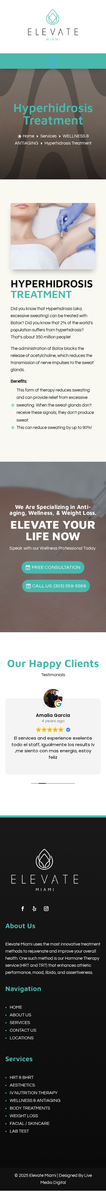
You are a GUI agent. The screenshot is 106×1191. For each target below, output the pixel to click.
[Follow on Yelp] (34, 908)
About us (20, 1015)
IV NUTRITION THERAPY (34, 1093)
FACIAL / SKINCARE (29, 1123)
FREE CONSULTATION (56, 567)
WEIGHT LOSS (24, 1116)
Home (16, 1007)
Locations (22, 1038)
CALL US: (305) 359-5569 (59, 585)
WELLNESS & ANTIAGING (35, 1100)
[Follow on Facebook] (22, 908)
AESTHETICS (22, 1085)
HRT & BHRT (22, 1077)
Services (20, 1022)
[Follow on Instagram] (46, 908)
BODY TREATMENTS (30, 1108)
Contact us (23, 1030)
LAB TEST (19, 1131)
